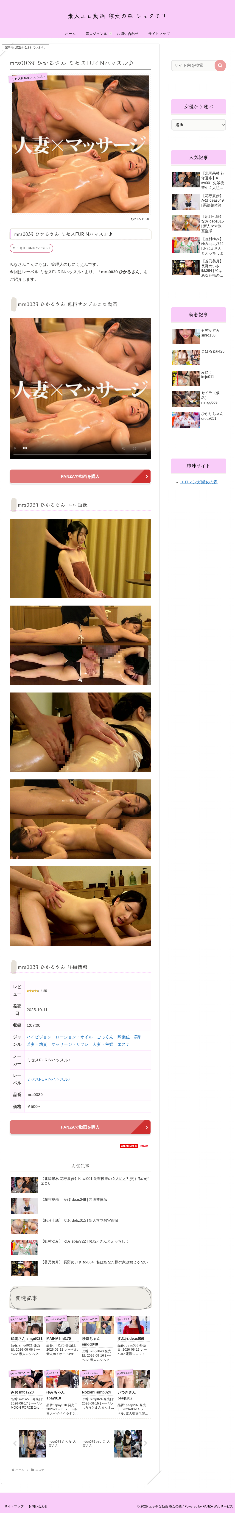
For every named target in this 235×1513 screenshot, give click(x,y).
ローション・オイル (74, 1037)
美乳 (138, 1037)
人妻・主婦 (103, 1044)
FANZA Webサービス (218, 1506)
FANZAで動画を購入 (80, 476)
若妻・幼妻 (37, 1044)
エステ (124, 1044)
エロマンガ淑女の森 (199, 482)
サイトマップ (14, 1506)
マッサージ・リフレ (70, 1044)
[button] (220, 65)
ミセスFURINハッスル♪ (33, 248)
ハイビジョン (39, 1037)
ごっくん (105, 1037)
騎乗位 (124, 1037)
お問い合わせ (38, 1506)
